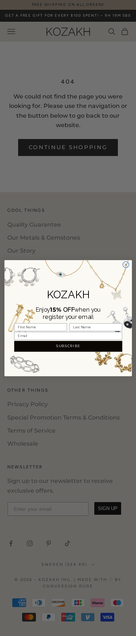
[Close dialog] (126, 264)
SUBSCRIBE (68, 346)
